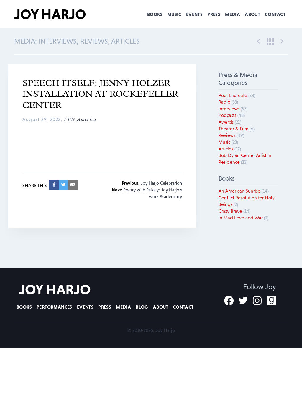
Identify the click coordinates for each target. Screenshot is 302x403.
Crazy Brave (234, 211)
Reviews (231, 135)
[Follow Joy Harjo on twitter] (243, 300)
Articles (230, 148)
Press (213, 14)
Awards (230, 121)
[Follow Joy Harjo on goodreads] (271, 300)
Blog (142, 306)
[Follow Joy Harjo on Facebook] (229, 300)
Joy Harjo (50, 14)
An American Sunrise (244, 191)
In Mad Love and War (243, 217)
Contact (275, 14)
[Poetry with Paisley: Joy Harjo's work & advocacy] (282, 40)
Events (194, 14)
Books (155, 14)
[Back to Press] (270, 40)
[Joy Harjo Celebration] (258, 40)
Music (174, 14)
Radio (228, 101)
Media (232, 14)
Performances (54, 306)
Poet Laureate (237, 95)
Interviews (233, 108)
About (252, 14)
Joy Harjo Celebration (152, 183)
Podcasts (232, 115)
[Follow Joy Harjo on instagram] (257, 300)
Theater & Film (237, 128)
